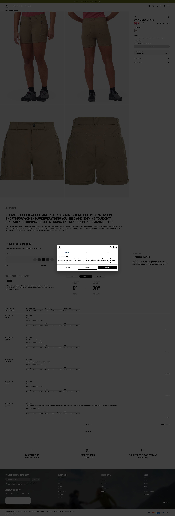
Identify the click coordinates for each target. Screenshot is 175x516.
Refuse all (67, 267)
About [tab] (108, 252)
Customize (86, 267)
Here (94, 262)
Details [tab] (87, 252)
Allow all (107, 267)
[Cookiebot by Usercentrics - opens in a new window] (111, 247)
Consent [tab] (67, 252)
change (64, 262)
